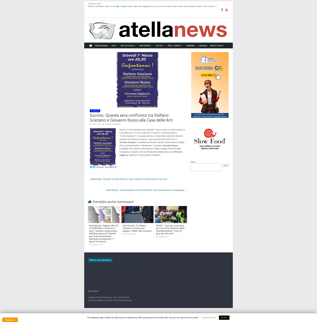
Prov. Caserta (174, 45)
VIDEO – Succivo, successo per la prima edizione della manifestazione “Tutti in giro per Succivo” (170, 229)
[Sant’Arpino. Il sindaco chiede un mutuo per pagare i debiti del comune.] (137, 207)
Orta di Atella (127, 45)
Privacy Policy (216, 45)
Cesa (114, 45)
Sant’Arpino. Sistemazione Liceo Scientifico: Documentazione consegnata (146, 190)
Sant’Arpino (145, 45)
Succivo (159, 45)
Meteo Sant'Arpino (93, 291)
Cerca (193, 162)
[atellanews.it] (158, 19)
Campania (190, 45)
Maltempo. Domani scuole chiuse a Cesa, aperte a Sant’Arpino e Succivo (127, 178)
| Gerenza (202, 45)
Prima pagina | (102, 45)
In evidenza (95, 111)
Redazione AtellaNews (113, 124)
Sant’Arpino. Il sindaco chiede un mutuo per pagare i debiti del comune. (137, 228)
